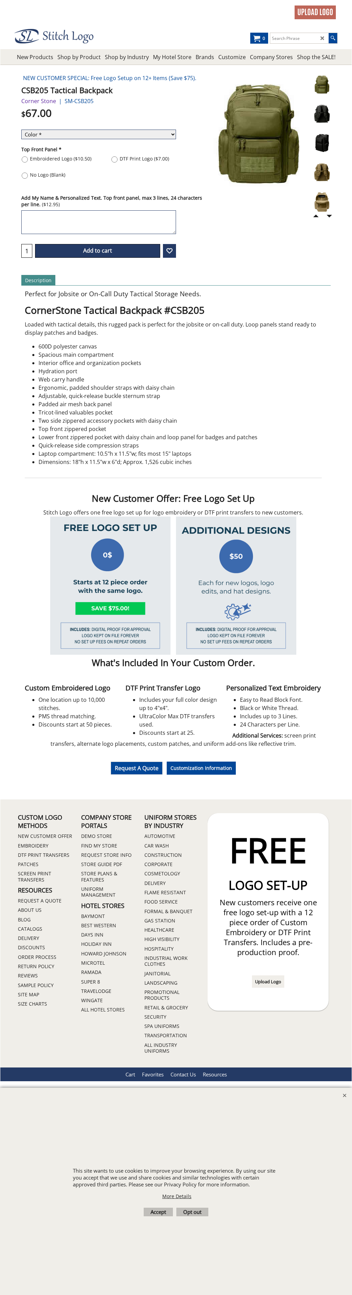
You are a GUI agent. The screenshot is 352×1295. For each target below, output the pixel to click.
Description (38, 280)
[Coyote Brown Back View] (322, 175)
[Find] (333, 38)
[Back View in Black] (322, 116)
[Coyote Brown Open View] (322, 204)
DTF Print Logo (144, 158)
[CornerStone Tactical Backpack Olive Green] (322, 87)
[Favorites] (169, 250)
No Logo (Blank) (47, 174)
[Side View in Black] (322, 145)
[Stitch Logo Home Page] (54, 36)
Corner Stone (38, 101)
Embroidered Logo (60, 158)
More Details (176, 1196)
